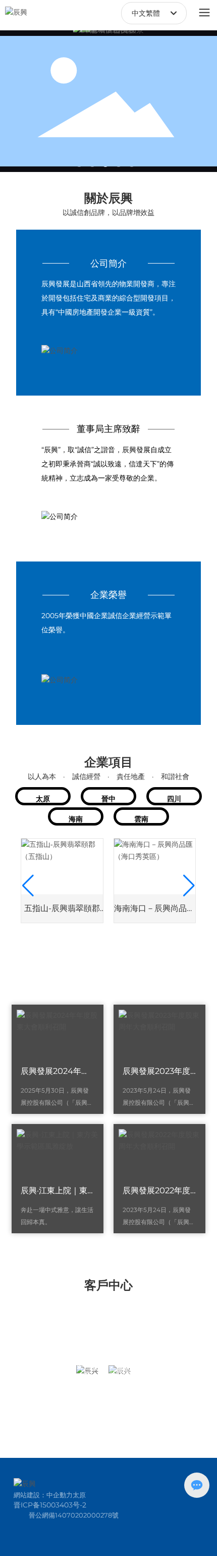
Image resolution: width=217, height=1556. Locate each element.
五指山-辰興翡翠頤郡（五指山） (62, 912)
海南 (76, 819)
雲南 (141, 819)
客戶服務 (87, 1371)
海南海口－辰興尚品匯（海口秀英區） (154, 912)
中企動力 (59, 1495)
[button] (28, 886)
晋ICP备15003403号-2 (50, 1504)
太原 (43, 798)
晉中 (108, 798)
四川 (174, 798)
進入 (108, 303)
